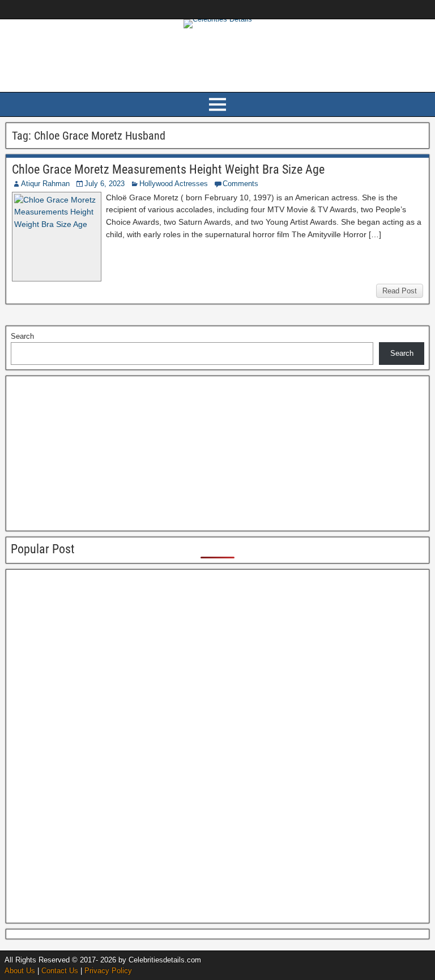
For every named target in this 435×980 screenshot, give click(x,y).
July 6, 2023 (104, 183)
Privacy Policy (108, 970)
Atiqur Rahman (45, 183)
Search (22, 336)
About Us (20, 970)
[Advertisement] (217, 58)
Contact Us (59, 970)
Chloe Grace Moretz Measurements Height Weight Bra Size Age (168, 169)
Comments (240, 183)
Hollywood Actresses (173, 183)
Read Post (399, 291)
